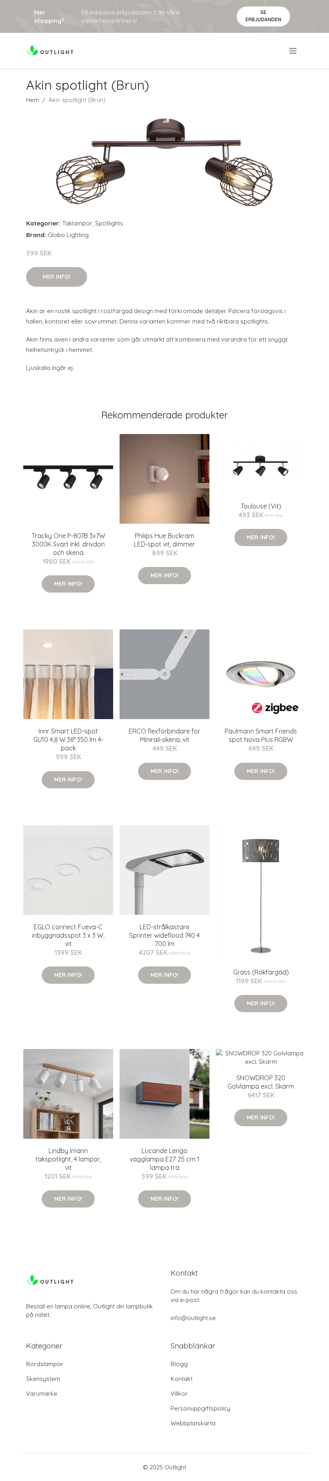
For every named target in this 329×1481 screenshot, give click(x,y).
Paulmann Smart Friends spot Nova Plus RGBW (261, 735)
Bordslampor (44, 1364)
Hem (32, 100)
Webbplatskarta (193, 1423)
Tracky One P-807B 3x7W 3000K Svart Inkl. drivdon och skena (68, 544)
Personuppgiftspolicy (200, 1408)
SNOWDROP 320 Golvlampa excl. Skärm (260, 1082)
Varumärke (41, 1393)
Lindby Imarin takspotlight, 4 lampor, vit (68, 1159)
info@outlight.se (193, 1318)
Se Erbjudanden (263, 15)
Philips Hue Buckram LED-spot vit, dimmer (164, 540)
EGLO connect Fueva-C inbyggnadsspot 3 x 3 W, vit (68, 935)
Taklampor (77, 223)
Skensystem (43, 1379)
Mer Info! (57, 276)
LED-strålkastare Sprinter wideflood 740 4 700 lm (164, 935)
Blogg (179, 1364)
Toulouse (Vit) (261, 506)
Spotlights (109, 223)
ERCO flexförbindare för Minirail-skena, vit (164, 735)
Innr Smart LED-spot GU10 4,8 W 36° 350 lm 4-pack (68, 739)
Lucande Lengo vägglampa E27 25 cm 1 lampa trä (164, 1159)
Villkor (179, 1393)
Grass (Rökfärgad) (261, 972)
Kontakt (182, 1379)
